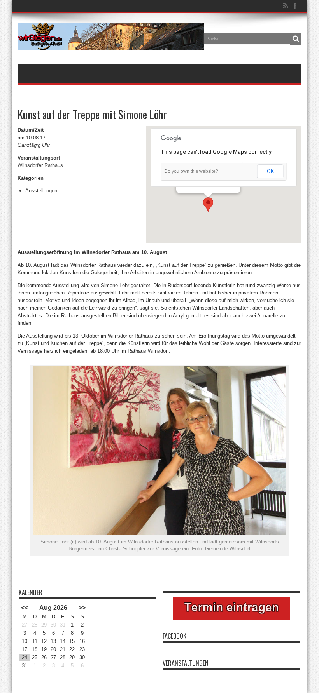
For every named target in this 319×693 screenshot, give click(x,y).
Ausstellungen (41, 190)
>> (82, 607)
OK (270, 171)
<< (24, 607)
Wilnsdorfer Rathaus (40, 165)
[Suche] (295, 39)
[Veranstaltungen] (111, 44)
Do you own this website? (191, 171)
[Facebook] (295, 5)
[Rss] (285, 5)
